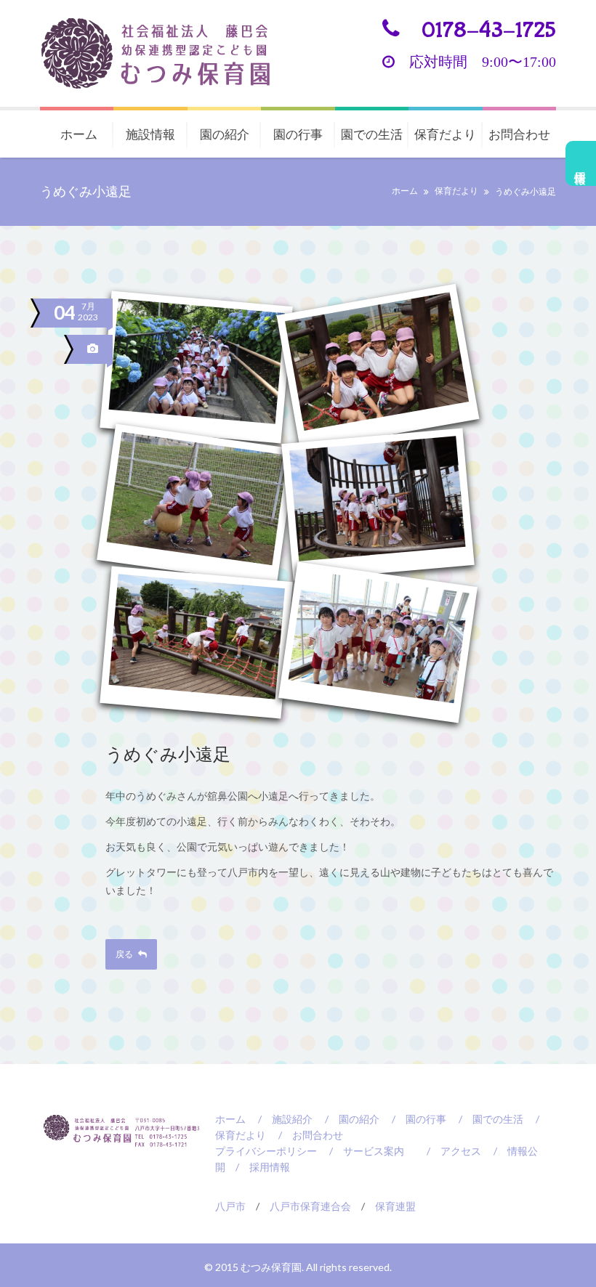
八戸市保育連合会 (310, 1206)
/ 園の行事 (414, 1119)
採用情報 (581, 163)
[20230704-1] (196, 367)
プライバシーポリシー (266, 1151)
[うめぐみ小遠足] (95, 349)
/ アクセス (448, 1151)
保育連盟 (395, 1206)
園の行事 (298, 134)
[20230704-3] (196, 504)
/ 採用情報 (257, 1167)
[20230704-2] (377, 367)
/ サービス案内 (361, 1151)
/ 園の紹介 (347, 1119)
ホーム (78, 134)
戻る (125, 954)
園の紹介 (224, 134)
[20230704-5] (196, 642)
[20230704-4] (378, 505)
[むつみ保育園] (167, 53)
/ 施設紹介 (280, 1119)
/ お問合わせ (305, 1135)
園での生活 (372, 134)
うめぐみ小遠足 (167, 756)
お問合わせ (519, 134)
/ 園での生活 (485, 1119)
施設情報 (150, 134)
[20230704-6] (378, 642)
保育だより (445, 134)
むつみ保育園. (273, 1267)
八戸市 (230, 1206)
